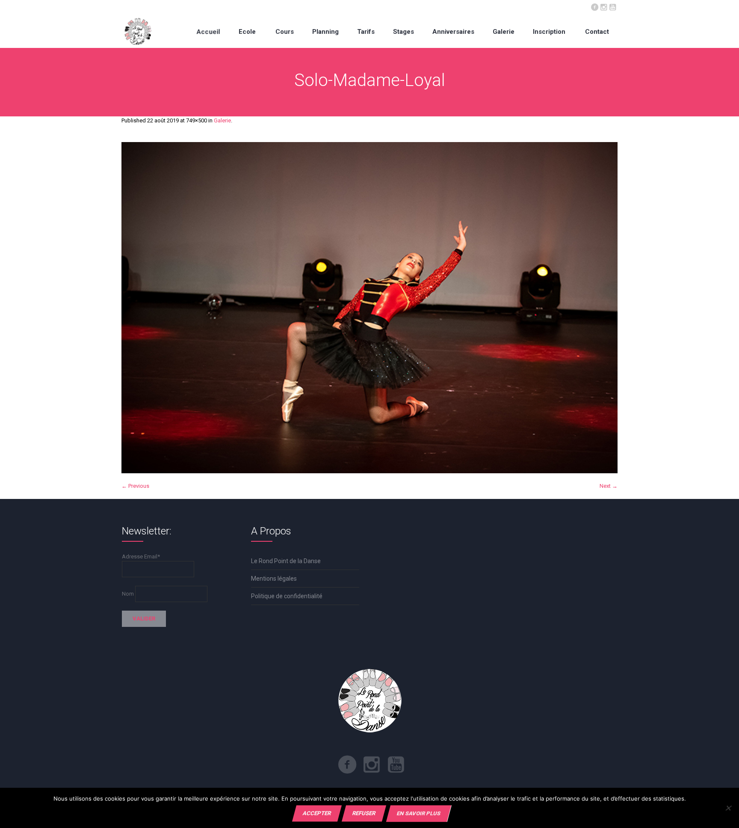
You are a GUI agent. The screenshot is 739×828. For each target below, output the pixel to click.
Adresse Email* (141, 556)
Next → (609, 486)
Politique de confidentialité (286, 596)
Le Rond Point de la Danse (286, 561)
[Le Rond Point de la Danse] (137, 31)
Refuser (364, 813)
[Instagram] (603, 6)
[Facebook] (594, 6)
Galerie (222, 120)
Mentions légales (274, 578)
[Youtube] (612, 6)
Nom (128, 594)
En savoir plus (418, 813)
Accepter (317, 813)
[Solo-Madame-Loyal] (369, 307)
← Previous (135, 486)
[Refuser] (728, 808)
